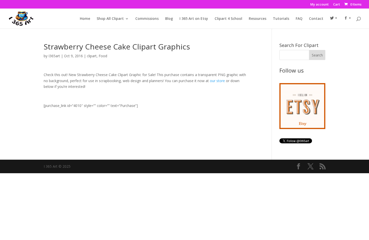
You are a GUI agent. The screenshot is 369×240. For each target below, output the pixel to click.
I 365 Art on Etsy (193, 19)
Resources (257, 19)
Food (103, 55)
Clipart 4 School (228, 19)
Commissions (147, 19)
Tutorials (281, 19)
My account (319, 5)
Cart (336, 5)
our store (217, 80)
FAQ (299, 19)
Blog (169, 19)
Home (85, 19)
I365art (54, 55)
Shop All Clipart (110, 19)
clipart (92, 55)
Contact (316, 19)
